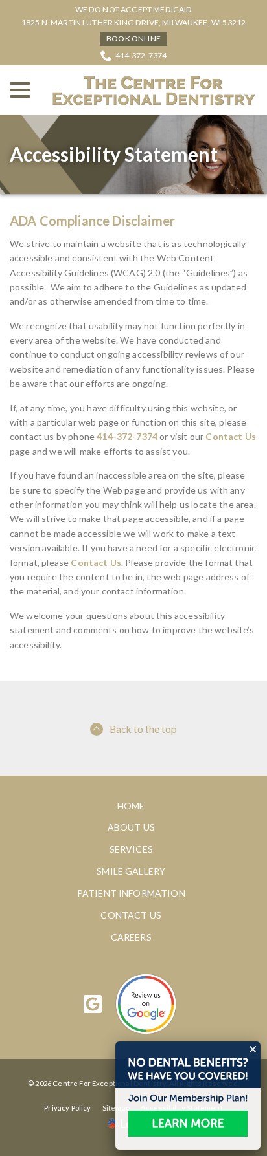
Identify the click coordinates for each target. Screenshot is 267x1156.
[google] (93, 1004)
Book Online (133, 38)
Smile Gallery (131, 871)
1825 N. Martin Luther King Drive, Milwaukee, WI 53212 (133, 22)
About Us (131, 827)
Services (131, 849)
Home (131, 805)
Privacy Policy (67, 1108)
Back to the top (143, 729)
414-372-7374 (141, 55)
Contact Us (230, 436)
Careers (131, 937)
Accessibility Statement (114, 154)
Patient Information (131, 893)
